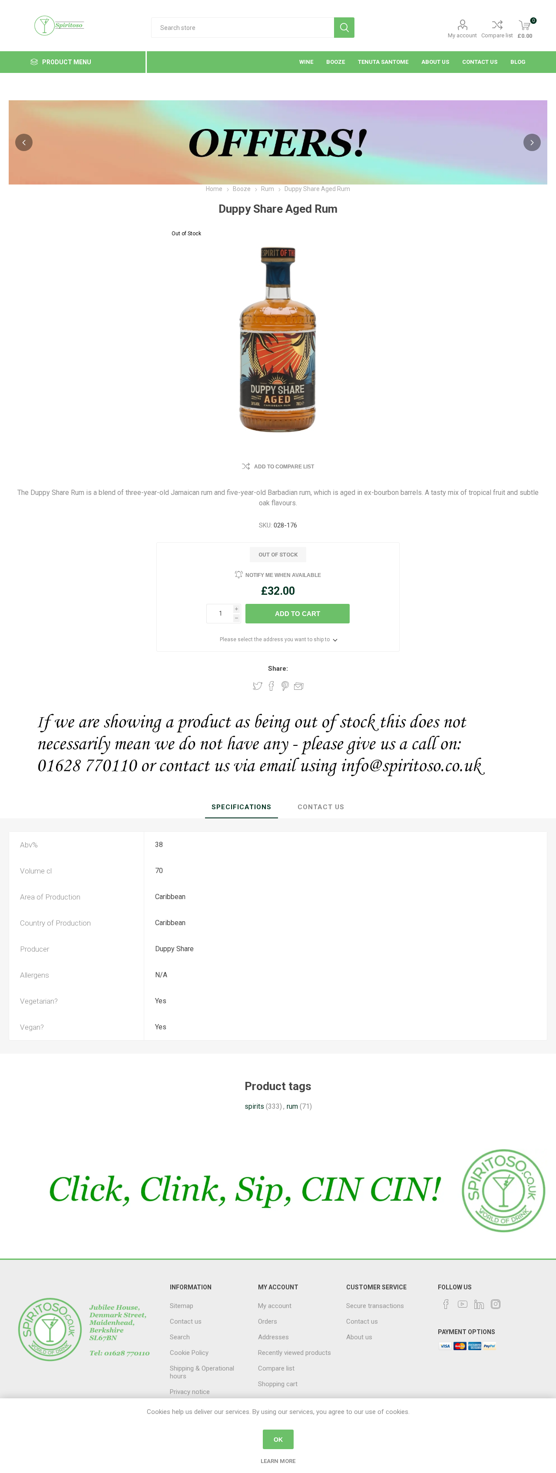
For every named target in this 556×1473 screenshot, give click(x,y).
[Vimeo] (479, 1304)
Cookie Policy (189, 1353)
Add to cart (297, 613)
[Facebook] (446, 1304)
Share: (278, 668)
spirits (254, 1106)
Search (344, 27)
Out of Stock (186, 234)
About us (359, 1337)
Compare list (497, 35)
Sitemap (181, 1306)
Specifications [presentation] (241, 807)
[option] (278, 142)
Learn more (278, 1461)
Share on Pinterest (285, 686)
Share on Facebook (271, 686)
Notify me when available (283, 575)
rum (292, 1106)
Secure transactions (375, 1306)
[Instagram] (496, 1304)
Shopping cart (278, 1384)
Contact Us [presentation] (321, 807)
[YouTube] (463, 1304)
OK (278, 1439)
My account (462, 35)
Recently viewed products (294, 1353)
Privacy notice (190, 1392)
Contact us (186, 1321)
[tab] (241, 807)
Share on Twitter (257, 686)
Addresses (273, 1337)
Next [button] (532, 142)
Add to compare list (284, 467)
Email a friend (299, 686)
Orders (267, 1321)
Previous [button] (24, 142)
